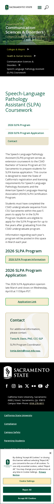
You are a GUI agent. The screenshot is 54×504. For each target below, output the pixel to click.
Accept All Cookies (27, 498)
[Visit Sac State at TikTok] (47, 386)
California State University (18, 415)
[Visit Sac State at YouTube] (40, 386)
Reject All (27, 490)
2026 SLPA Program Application (26, 133)
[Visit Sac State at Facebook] (7, 386)
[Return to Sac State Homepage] (18, 7)
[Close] (50, 453)
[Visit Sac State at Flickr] (33, 386)
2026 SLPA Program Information (27, 259)
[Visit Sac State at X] (27, 386)
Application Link (27, 301)
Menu (42, 7)
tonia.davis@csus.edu (22, 350)
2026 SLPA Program (19, 125)
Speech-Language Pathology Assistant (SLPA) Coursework (25, 71)
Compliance (10, 423)
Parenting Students (14, 440)
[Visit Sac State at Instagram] (13, 386)
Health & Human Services (19, 56)
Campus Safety (12, 432)
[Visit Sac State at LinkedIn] (20, 386)
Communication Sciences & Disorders (20, 63)
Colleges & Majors (16, 49)
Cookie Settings (27, 481)
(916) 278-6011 (36, 403)
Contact (12, 141)
